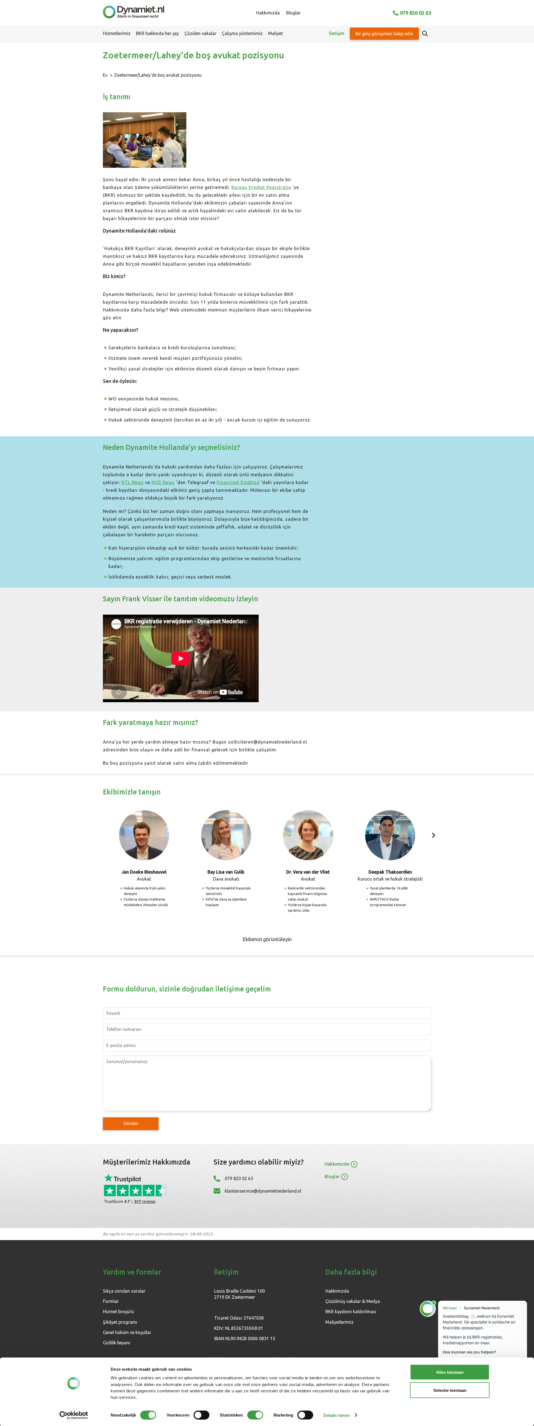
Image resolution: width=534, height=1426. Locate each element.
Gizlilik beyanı (116, 1342)
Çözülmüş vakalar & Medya (352, 1301)
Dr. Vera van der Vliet (308, 871)
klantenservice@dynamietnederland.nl (263, 1190)
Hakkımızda (268, 12)
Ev (105, 75)
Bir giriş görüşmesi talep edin (384, 33)
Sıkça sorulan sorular (124, 1290)
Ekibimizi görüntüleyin (267, 939)
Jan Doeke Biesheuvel (144, 871)
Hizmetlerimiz (116, 33)
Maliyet (275, 33)
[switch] (201, 1414)
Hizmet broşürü (118, 1311)
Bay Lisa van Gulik (225, 871)
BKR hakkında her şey (157, 33)
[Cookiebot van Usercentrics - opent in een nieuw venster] (74, 1415)
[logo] (133, 13)
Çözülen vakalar (200, 33)
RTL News (133, 482)
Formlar (111, 1301)
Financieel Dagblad (238, 482)
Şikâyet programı (120, 1322)
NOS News (163, 482)
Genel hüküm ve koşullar (127, 1332)
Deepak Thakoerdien (390, 871)
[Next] (433, 835)
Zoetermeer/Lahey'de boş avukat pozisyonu (158, 75)
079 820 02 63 (415, 13)
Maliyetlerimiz (339, 1322)
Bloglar (293, 12)
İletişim (336, 33)
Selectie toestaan (449, 1390)
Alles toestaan (450, 1372)
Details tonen (336, 1415)
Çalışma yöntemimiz (242, 33)
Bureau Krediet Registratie (261, 187)
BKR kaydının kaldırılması (350, 1311)
